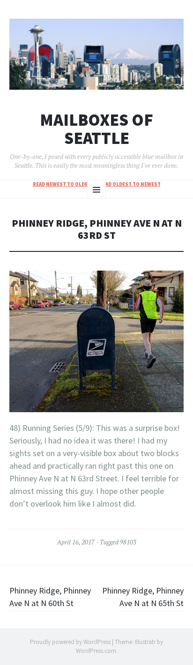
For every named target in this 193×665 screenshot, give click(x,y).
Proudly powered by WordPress (70, 642)
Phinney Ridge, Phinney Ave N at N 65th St (143, 596)
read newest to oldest (63, 184)
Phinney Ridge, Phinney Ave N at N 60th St (50, 596)
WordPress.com (96, 651)
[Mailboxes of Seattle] (96, 54)
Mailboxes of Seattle (96, 129)
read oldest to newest (130, 184)
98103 (128, 542)
